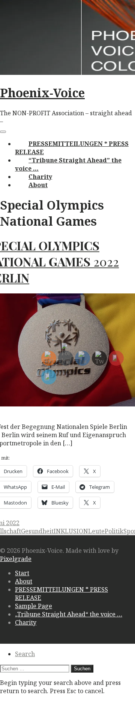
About (38, 185)
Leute (96, 531)
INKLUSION (71, 531)
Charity (40, 177)
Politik (114, 531)
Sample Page (33, 606)
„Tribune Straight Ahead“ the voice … (68, 614)
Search (25, 654)
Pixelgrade (16, 559)
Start (22, 573)
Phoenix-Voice (42, 93)
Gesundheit (37, 531)
